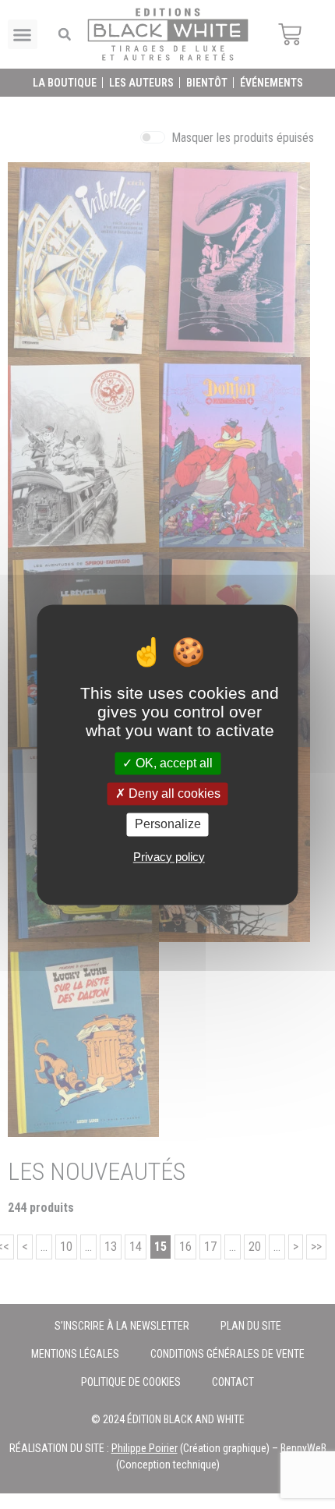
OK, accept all (172, 763)
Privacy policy (169, 856)
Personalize (168, 824)
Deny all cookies (172, 794)
